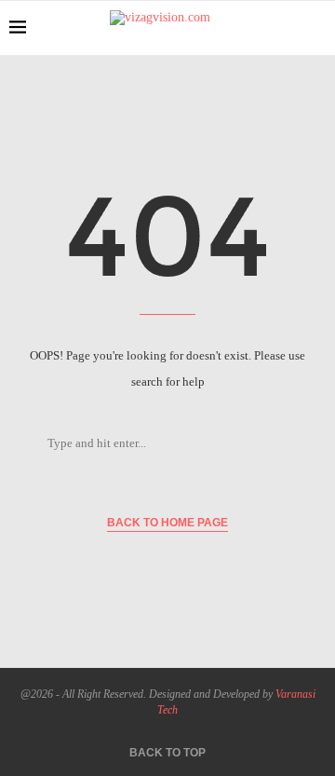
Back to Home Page (167, 522)
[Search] (316, 28)
